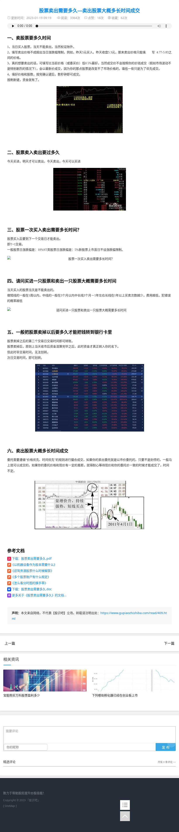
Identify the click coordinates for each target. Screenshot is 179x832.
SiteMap (10, 806)
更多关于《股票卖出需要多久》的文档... (39, 595)
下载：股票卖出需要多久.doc (32, 589)
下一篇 (169, 643)
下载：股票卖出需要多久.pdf (32, 558)
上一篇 (10, 643)
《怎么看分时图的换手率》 (29, 583)
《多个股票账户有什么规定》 (31, 577)
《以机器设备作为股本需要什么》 (34, 564)
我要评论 (12, 731)
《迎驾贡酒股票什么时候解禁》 (32, 571)
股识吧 (33, 800)
